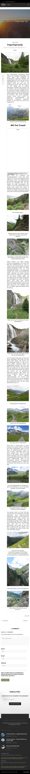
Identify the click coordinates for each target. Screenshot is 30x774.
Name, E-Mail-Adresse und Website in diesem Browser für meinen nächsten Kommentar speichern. (12, 674)
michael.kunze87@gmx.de (10, 1)
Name (3, 649)
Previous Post (5, 620)
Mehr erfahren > (25, 174)
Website (3, 663)
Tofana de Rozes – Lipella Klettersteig (16, 733)
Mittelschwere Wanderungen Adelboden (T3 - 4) (15, 47)
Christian (3, 766)
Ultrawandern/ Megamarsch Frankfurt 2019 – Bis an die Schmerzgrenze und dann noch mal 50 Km (14, 758)
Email (3, 656)
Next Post (25, 620)
